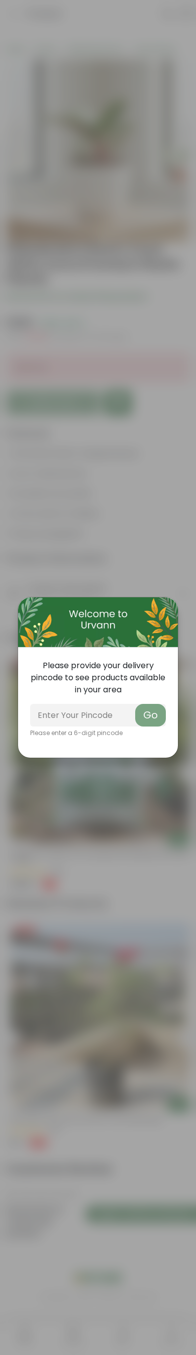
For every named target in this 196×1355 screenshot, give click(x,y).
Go (150, 715)
